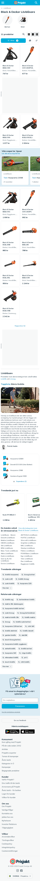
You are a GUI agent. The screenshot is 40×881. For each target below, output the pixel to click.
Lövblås (4, 379)
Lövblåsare (7, 8)
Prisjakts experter (9, 753)
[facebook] (21, 870)
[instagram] (17, 870)
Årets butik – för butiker (11, 790)
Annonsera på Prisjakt (11, 787)
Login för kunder (8, 794)
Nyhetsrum (6, 820)
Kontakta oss (7, 813)
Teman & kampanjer (10, 756)
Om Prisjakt (6, 806)
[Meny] (3, 2)
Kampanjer (6, 767)
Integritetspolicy (8, 847)
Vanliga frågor (7, 810)
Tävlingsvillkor (8, 840)
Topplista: (6, 384)
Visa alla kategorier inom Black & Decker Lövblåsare (28, 529)
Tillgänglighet (7, 828)
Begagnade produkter (10, 771)
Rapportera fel (20, 326)
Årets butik (6, 760)
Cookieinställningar (10, 851)
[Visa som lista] (33, 34)
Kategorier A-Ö (8, 763)
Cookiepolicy (7, 844)
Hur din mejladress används (11, 712)
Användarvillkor (8, 837)
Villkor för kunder (9, 797)
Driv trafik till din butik (11, 783)
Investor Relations (9, 824)
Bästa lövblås (17, 384)
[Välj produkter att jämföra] (30, 40)
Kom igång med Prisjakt (11, 742)
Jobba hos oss (7, 817)
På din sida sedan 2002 (11, 746)
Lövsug (13, 379)
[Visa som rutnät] (29, 34)
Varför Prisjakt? (8, 779)
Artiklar (5, 749)
